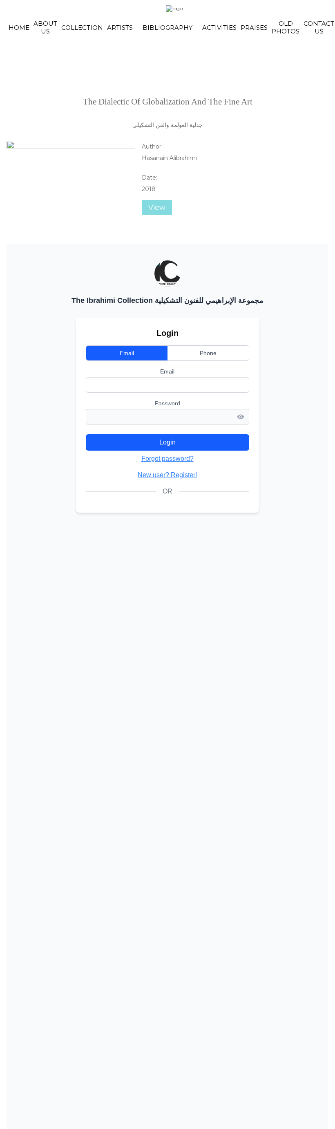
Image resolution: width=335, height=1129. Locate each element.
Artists (120, 27)
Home (19, 27)
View (156, 207)
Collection (82, 27)
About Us (45, 27)
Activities (219, 27)
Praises (254, 27)
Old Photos (285, 27)
